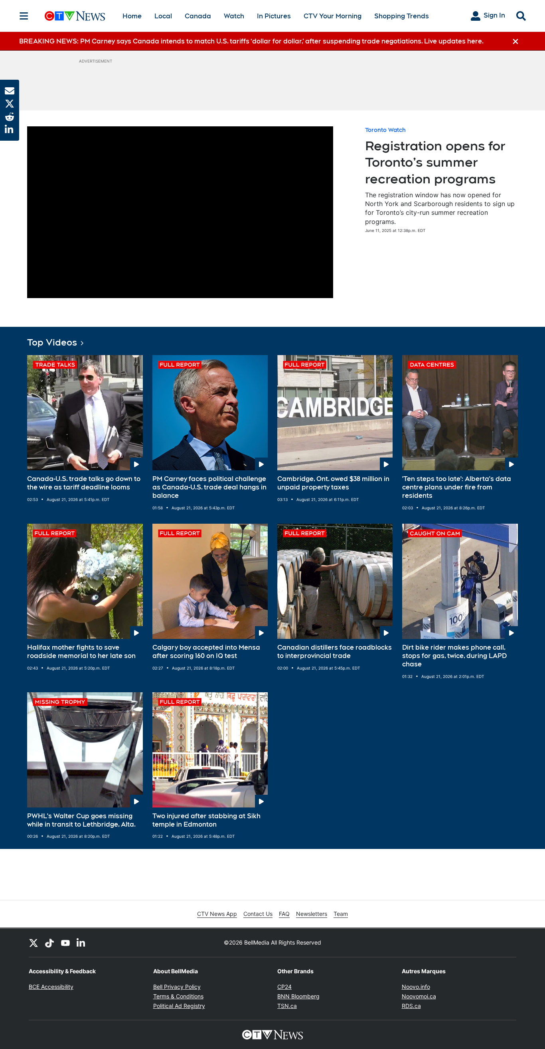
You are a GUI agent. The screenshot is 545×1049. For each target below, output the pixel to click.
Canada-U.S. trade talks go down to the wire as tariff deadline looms (83, 483)
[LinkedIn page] (81, 942)
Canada (198, 16)
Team (341, 913)
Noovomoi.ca (419, 996)
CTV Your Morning (332, 16)
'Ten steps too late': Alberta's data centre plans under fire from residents (456, 487)
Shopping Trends (401, 16)
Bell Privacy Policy (177, 986)
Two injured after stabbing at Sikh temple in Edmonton (206, 820)
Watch (234, 16)
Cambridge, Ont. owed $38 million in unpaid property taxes (333, 483)
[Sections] (24, 16)
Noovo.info (416, 986)
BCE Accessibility (51, 986)
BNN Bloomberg (298, 996)
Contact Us (257, 913)
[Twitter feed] (33, 942)
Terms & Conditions (178, 996)
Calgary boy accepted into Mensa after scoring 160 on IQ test (206, 652)
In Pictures (274, 16)
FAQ (284, 913)
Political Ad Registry (179, 1005)
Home (132, 16)
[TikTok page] (49, 942)
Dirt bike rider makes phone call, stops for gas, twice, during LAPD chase (454, 656)
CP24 (284, 986)
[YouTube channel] (65, 942)
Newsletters (311, 913)
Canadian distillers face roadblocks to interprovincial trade (334, 652)
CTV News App (217, 913)
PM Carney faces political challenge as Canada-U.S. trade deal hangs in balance (209, 487)
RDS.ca (411, 1005)
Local (163, 16)
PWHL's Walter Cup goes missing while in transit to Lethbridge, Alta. (81, 820)
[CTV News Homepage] (75, 16)
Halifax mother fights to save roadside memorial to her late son (81, 652)
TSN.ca (287, 1005)
